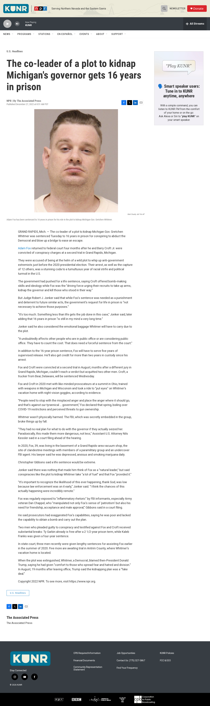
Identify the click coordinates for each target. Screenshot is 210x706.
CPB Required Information (87, 653)
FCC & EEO (165, 660)
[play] (7, 24)
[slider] (22, 23)
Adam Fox (24, 248)
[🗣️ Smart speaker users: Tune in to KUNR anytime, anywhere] (178, 65)
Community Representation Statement (88, 668)
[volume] (17, 24)
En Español (65, 34)
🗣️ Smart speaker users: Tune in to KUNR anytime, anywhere (179, 91)
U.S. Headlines (15, 51)
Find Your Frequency (127, 668)
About (100, 34)
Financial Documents (84, 660)
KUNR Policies (167, 653)
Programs (24, 34)
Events (84, 34)
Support (117, 34)
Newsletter (178, 8)
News (6, 34)
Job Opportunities (126, 653)
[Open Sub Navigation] (12, 34)
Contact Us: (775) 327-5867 (131, 660)
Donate (198, 8)
